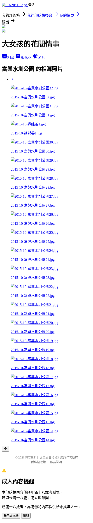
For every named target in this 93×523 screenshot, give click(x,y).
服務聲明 (56, 462)
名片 (41, 58)
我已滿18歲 (11, 516)
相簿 (11, 58)
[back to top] (5, 449)
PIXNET (30, 457)
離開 (26, 516)
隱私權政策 (38, 462)
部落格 (27, 58)
